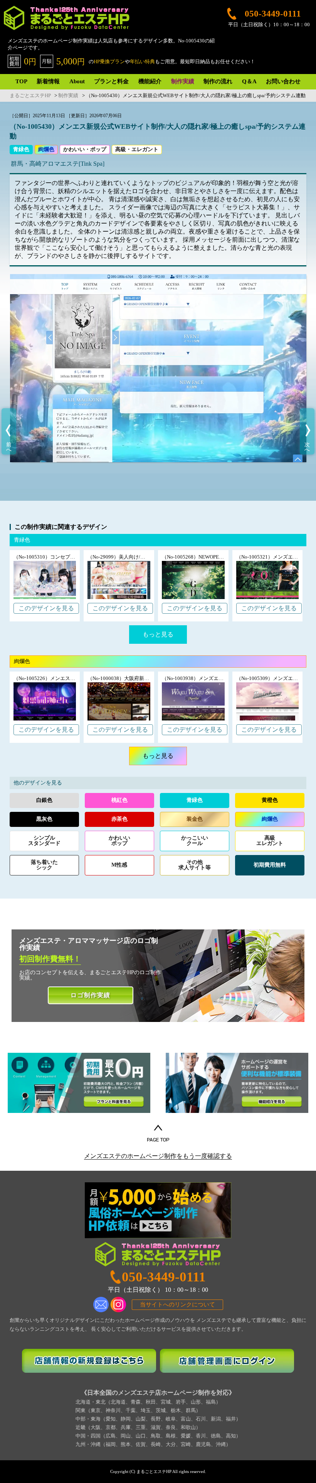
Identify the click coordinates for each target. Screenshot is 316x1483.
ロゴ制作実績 (90, 995)
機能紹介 (149, 81)
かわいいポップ (119, 840)
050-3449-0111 (164, 1276)
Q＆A (249, 81)
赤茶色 (119, 819)
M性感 (119, 865)
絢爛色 (46, 149)
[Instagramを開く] (118, 1304)
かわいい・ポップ (84, 149)
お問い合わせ (283, 81)
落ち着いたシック (44, 864)
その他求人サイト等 (194, 864)
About (77, 81)
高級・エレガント (136, 149)
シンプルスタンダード (44, 840)
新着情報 (48, 81)
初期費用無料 (270, 865)
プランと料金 (111, 81)
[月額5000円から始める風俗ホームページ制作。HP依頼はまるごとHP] (158, 1210)
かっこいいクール (194, 840)
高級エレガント (269, 840)
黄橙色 (270, 800)
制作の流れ (217, 81)
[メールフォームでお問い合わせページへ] (101, 1304)
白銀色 (44, 800)
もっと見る (158, 634)
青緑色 (21, 149)
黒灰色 (44, 819)
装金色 (195, 819)
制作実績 (182, 81)
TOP (21, 81)
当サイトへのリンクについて (177, 1304)
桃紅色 (119, 800)
